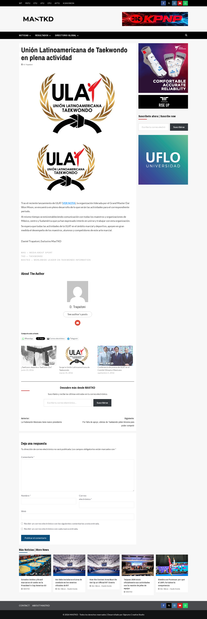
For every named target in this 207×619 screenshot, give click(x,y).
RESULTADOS (41, 35)
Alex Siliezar (61, 589)
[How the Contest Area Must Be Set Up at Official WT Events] (103, 565)
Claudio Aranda (72, 589)
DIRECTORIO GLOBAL (65, 35)
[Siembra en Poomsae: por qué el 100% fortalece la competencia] (172, 565)
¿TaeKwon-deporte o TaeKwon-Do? (36, 367)
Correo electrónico (85, 497)
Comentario (27, 457)
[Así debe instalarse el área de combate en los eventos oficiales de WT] (69, 565)
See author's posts (78, 314)
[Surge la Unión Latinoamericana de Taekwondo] (77, 356)
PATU (27, 3)
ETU (35, 3)
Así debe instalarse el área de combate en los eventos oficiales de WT (68, 582)
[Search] (186, 35)
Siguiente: (108, 422)
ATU (42, 3)
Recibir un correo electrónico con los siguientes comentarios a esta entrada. (61, 523)
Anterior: (41, 420)
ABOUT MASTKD (41, 605)
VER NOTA (69, 203)
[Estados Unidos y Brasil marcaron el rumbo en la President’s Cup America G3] (35, 565)
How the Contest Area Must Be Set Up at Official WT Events (103, 581)
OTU (49, 3)
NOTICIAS (23, 35)
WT (20, 3)
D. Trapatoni (28, 64)
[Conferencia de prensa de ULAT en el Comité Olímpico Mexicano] (115, 356)
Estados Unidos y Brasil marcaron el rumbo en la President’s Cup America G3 (33, 582)
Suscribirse (102, 402)
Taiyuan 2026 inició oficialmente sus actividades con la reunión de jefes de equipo (137, 584)
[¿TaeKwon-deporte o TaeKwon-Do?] (38, 356)
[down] (30, 35)
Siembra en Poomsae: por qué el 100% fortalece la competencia (171, 582)
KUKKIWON (68, 3)
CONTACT (24, 605)
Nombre (26, 495)
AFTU (57, 3)
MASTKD (26, 589)
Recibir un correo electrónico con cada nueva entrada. (51, 528)
